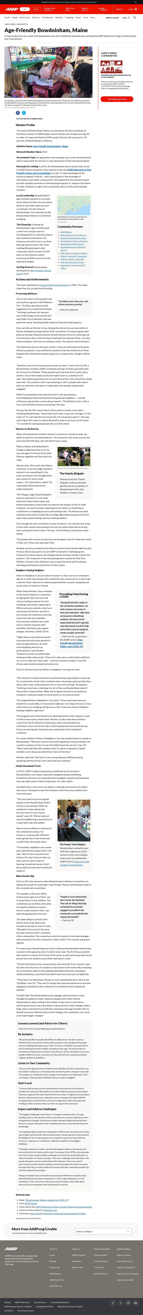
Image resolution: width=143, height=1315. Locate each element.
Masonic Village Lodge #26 (72, 259)
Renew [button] (36, 9)
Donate (52, 1255)
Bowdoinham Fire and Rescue (73, 235)
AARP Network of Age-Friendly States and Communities (64, 1206)
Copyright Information (44, 1306)
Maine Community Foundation (74, 256)
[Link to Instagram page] (128, 1303)
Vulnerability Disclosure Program (70, 1306)
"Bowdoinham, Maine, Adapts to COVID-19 (46, 1200)
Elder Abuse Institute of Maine (74, 253)
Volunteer (53, 1261)
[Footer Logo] (22, 1248)
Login (131, 9)
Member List (50, 1210)
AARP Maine (66, 232)
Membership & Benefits (49, 9)
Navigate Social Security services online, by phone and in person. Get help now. (69, 2)
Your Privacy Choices (25, 1311)
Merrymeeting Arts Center (72, 262)
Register (119, 9)
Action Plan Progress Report (54, 285)
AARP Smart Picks (70, 9)
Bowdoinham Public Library (72, 244)
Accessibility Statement (60, 1302)
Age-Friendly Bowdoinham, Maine (46, 30)
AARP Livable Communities (16, 24)
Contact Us (76, 1249)
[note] (48, 104)
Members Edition (85, 9)
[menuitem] (7, 18)
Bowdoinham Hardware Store (73, 238)
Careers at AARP (100, 1255)
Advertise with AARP (102, 1249)
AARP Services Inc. (101, 1274)
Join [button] (24, 9)
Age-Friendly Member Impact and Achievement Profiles (58, 1213)
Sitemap (7, 1302)
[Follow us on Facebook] (18, 113)
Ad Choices (8, 1311)
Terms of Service (40, 1302)
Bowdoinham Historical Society (74, 241)
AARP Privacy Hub (22, 1302)
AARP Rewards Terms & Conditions (18, 1306)
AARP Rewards (55, 1274)
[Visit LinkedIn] (136, 1303)
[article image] (126, 17)
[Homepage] (12, 9)
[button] (134, 17)
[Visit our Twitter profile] (24, 113)
